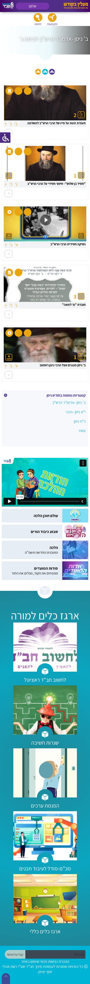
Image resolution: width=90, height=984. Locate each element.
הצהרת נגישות (58, 961)
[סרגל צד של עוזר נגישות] (5, 137)
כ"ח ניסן (80, 421)
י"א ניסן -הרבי (76, 411)
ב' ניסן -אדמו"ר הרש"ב (69, 402)
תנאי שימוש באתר (34, 961)
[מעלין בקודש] (76, 7)
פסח (82, 430)
